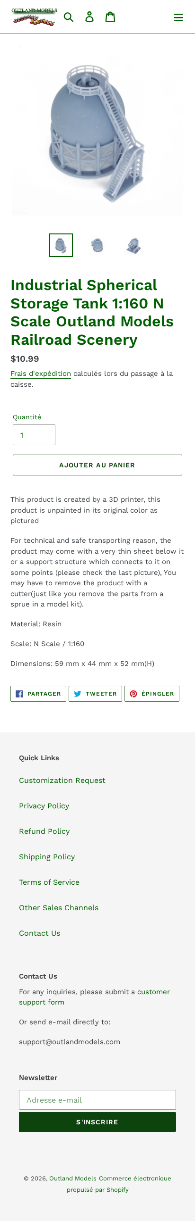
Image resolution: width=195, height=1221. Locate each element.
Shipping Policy (47, 856)
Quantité (27, 417)
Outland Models (73, 1178)
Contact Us (39, 933)
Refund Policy (44, 831)
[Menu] (178, 16)
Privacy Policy (44, 805)
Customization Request (62, 780)
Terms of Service (49, 882)
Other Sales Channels (58, 907)
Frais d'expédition (40, 373)
